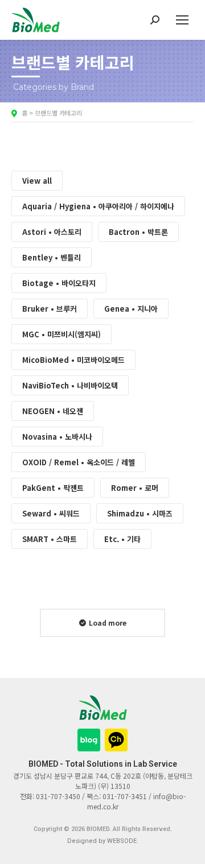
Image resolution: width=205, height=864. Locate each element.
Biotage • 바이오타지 (59, 283)
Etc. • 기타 (122, 539)
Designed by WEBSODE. (102, 841)
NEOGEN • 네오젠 (52, 411)
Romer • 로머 (134, 487)
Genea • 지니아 (131, 308)
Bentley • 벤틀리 (51, 257)
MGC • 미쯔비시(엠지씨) (61, 334)
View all (37, 180)
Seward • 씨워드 (51, 513)
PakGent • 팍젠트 (53, 487)
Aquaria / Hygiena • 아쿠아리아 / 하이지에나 (98, 206)
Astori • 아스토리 (51, 231)
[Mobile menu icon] (182, 20)
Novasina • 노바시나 (57, 436)
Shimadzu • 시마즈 (140, 513)
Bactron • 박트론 (138, 231)
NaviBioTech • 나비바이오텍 (70, 385)
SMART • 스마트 (49, 539)
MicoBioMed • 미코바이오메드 (73, 359)
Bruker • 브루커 (49, 308)
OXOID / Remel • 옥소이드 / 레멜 (78, 462)
